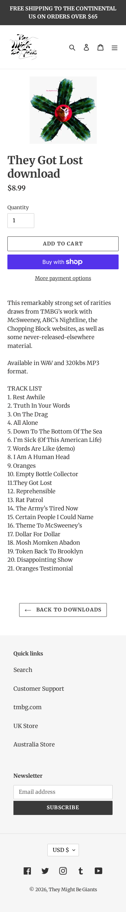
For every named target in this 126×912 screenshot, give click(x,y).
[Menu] (115, 47)
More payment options (63, 278)
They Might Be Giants (73, 889)
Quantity (18, 207)
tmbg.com (27, 707)
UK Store (25, 726)
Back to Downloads (68, 609)
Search (22, 670)
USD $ (61, 850)
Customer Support (38, 688)
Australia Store (34, 744)
